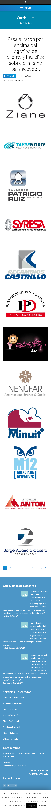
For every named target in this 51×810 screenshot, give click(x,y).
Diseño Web (26, 76)
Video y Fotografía (10, 739)
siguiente (43, 568)
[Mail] (15, 785)
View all (10, 76)
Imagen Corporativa (15, 80)
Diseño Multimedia (10, 733)
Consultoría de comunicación (15, 697)
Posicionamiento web (12, 727)
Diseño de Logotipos (11, 709)
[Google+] (12, 785)
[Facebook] (4, 785)
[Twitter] (8, 785)
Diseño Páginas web (11, 721)
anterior (33, 568)
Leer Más (43, 805)
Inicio (19, 23)
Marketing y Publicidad (12, 703)
